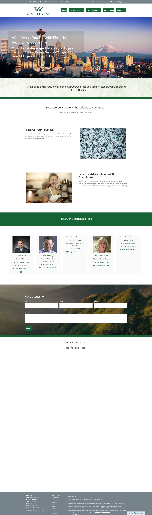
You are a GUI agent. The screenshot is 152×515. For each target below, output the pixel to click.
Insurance (54, 502)
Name (26, 302)
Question (27, 313)
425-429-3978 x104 (76, 249)
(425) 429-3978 (32, 2)
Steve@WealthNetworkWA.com (22, 268)
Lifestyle (54, 508)
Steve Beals (21, 256)
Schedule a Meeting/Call (117, 2)
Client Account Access (98, 2)
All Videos (54, 513)
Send (28, 328)
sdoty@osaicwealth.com (49, 267)
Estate (53, 500)
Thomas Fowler (75, 240)
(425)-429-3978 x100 (129, 247)
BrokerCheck (99, 499)
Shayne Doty (48, 256)
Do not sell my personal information (102, 512)
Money (53, 506)
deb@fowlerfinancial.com (103, 265)
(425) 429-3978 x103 (22, 262)
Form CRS (73, 496)
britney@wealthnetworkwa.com (129, 250)
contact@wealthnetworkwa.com (50, 2)
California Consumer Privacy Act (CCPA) (112, 510)
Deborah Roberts (101, 256)
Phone (96, 302)
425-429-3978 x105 (103, 262)
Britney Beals (129, 240)
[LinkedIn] (21, 272)
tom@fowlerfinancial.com (76, 252)
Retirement (55, 497)
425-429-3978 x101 (49, 264)
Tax (53, 504)
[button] (64, 10)
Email (61, 302)
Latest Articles (55, 511)
